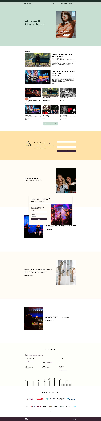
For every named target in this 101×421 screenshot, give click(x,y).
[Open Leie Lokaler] (72, 3)
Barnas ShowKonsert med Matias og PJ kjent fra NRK (63, 72)
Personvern (61, 368)
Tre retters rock (45, 116)
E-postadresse (33, 214)
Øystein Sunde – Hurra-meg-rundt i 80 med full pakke (32, 100)
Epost (58, 145)
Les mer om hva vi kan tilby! (49, 320)
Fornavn (32, 210)
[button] (56, 24)
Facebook (26, 355)
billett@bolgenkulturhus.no (29, 361)
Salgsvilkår (60, 367)
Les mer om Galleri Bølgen (28, 275)
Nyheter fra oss (40, 355)
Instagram (30, 355)
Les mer (26, 103)
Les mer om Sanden (48, 229)
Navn (58, 139)
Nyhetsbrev (35, 355)
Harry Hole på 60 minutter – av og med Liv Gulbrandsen (68, 117)
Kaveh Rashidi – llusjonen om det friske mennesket (62, 55)
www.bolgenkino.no (49, 362)
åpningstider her (28, 359)
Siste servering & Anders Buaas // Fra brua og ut (68, 99)
